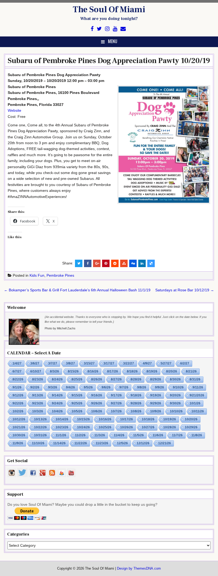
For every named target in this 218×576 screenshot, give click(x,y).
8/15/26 (73, 371)
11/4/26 (119, 435)
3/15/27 (89, 363)
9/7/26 (123, 387)
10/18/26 (148, 419)
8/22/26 (17, 379)
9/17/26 (116, 395)
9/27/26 (116, 403)
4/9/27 (147, 363)
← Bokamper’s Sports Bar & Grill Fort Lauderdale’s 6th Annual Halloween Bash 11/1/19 (77, 290)
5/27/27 (166, 363)
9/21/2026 (197, 395)
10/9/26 (155, 411)
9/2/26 (34, 387)
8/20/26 (171, 371)
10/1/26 (195, 403)
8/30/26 (175, 379)
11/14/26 (59, 443)
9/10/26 (178, 387)
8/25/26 (77, 379)
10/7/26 (116, 411)
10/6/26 (96, 411)
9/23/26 (37, 403)
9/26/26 (96, 403)
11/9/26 (17, 443)
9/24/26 (57, 403)
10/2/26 (17, 411)
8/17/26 (112, 371)
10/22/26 (40, 427)
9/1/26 (17, 387)
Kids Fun (37, 275)
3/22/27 (128, 363)
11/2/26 (80, 435)
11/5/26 (138, 435)
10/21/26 (18, 427)
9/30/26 (175, 403)
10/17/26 (126, 419)
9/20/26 (175, 395)
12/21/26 (164, 443)
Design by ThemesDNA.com (139, 568)
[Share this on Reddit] (115, 263)
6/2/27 (184, 363)
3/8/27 (70, 363)
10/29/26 (191, 427)
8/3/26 (54, 371)
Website (14, 110)
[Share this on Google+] (96, 263)
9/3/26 (52, 387)
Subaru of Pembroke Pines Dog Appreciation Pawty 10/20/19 (109, 60)
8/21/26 (191, 371)
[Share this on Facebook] (87, 263)
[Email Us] (123, 29)
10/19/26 (169, 419)
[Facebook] (92, 29)
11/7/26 (177, 435)
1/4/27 (17, 363)
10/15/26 (83, 419)
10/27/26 (148, 427)
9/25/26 (77, 403)
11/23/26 (102, 443)
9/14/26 (57, 395)
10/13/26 (40, 419)
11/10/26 (38, 443)
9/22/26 (17, 403)
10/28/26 (169, 427)
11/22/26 (80, 443)
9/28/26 (136, 403)
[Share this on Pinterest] (106, 263)
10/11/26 (197, 411)
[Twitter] (99, 29)
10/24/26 (83, 427)
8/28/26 (136, 379)
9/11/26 (197, 387)
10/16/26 (105, 419)
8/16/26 (92, 371)
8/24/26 (57, 379)
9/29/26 (155, 403)
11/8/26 (196, 435)
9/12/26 (17, 395)
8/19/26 (151, 371)
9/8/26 (141, 387)
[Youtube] (115, 29)
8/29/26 (155, 379)
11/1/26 (61, 435)
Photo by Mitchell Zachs (60, 328)
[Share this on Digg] (133, 263)
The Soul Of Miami (109, 9)
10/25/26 (105, 427)
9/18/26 (136, 395)
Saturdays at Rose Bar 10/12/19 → (184, 290)
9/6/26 (106, 387)
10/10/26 (176, 411)
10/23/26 (62, 427)
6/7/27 (17, 371)
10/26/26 (126, 427)
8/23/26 (37, 379)
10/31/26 (40, 435)
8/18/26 (132, 371)
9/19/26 (155, 395)
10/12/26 (18, 419)
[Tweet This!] (78, 263)
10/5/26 (77, 411)
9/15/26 (77, 395)
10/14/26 (62, 419)
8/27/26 (116, 379)
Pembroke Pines (60, 275)
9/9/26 (159, 387)
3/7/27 (52, 363)
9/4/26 (70, 387)
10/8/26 (136, 411)
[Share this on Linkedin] (142, 263)
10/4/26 (57, 411)
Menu (112, 41)
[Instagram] (107, 29)
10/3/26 (37, 411)
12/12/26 (143, 443)
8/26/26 (96, 379)
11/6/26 (158, 435)
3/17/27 (108, 363)
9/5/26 (88, 387)
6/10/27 (35, 371)
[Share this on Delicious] (151, 263)
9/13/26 (37, 395)
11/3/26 (99, 435)
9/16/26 (96, 395)
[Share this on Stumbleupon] (124, 263)
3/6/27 (34, 363)
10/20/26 (191, 419)
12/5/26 (122, 443)
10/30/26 (18, 435)
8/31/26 (195, 379)
